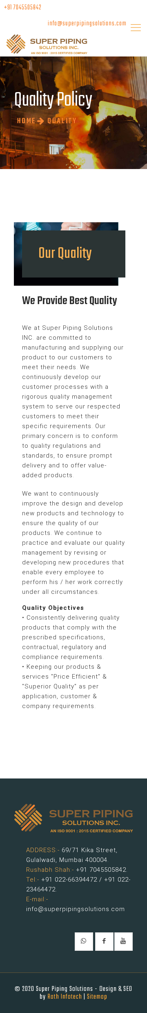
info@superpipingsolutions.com (87, 23)
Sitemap (97, 996)
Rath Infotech (64, 996)
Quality (62, 121)
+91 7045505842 (23, 7)
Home (26, 121)
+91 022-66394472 (69, 879)
